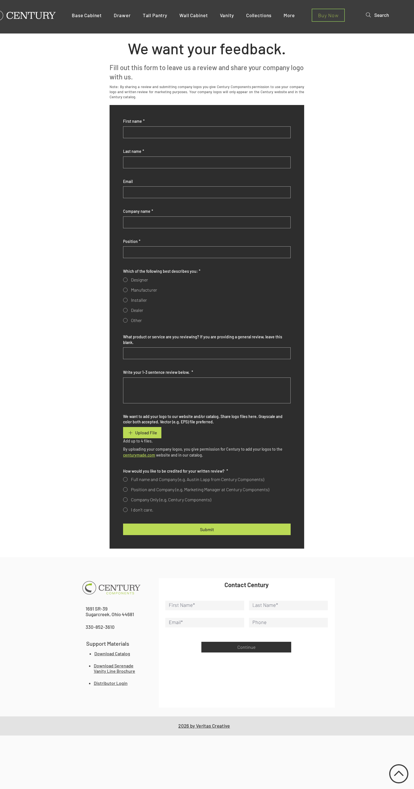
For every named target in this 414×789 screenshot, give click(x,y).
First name (134, 121)
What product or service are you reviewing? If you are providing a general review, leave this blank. (202, 339)
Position (132, 241)
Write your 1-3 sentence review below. (158, 372)
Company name (138, 211)
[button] (89, 15)
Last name (133, 151)
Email (128, 181)
